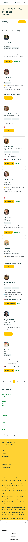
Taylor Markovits (9, 146)
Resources (4, 461)
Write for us (5, 450)
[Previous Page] (3, 381)
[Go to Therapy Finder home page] (6, 2)
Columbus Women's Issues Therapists (10, 435)
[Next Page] (24, 381)
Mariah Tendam (9, 319)
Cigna (3, 396)
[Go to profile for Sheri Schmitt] (14, 212)
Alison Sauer (8, 248)
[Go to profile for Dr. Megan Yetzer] (14, 72)
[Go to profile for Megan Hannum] (14, 344)
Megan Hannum (9, 350)
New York (4, 417)
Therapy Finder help (7, 448)
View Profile (17, 61)
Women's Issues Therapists (14, 434)
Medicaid (4, 401)
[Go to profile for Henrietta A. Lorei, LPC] (14, 108)
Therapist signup (6, 467)
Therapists (4, 434)
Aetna (3, 392)
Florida (3, 420)
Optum (3, 403)
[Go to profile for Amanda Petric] (14, 174)
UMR (3, 405)
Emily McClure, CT (10, 282)
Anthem (4, 408)
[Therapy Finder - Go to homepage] (13, 443)
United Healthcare (6, 398)
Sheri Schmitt (8, 217)
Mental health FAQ (6, 464)
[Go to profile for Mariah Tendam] (14, 314)
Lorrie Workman (9, 43)
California (4, 415)
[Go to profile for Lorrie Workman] (14, 37)
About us (4, 453)
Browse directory (6, 459)
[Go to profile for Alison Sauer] (14, 243)
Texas (3, 422)
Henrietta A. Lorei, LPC (11, 114)
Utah (3, 427)
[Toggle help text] (19, 31)
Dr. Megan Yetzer (9, 77)
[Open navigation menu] (24, 2)
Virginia (3, 429)
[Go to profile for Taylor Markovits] (14, 141)
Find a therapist (6, 456)
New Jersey (5, 424)
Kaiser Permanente (6, 394)
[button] (14, 49)
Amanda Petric (8, 179)
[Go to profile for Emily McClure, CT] (14, 277)
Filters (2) (22, 21)
